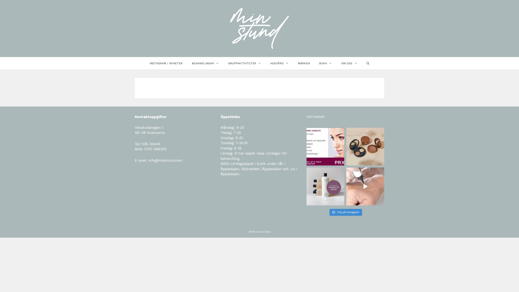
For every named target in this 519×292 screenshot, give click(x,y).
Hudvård (277, 63)
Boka (323, 63)
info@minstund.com (164, 160)
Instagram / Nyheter (166, 63)
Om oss (346, 63)
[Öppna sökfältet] (368, 63)
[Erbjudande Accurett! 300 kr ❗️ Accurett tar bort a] (365, 186)
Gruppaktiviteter (242, 63)
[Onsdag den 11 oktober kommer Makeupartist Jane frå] (365, 147)
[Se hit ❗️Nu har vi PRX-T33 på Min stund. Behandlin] (325, 147)
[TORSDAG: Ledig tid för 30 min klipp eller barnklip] (325, 186)
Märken (304, 63)
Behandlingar (203, 63)
